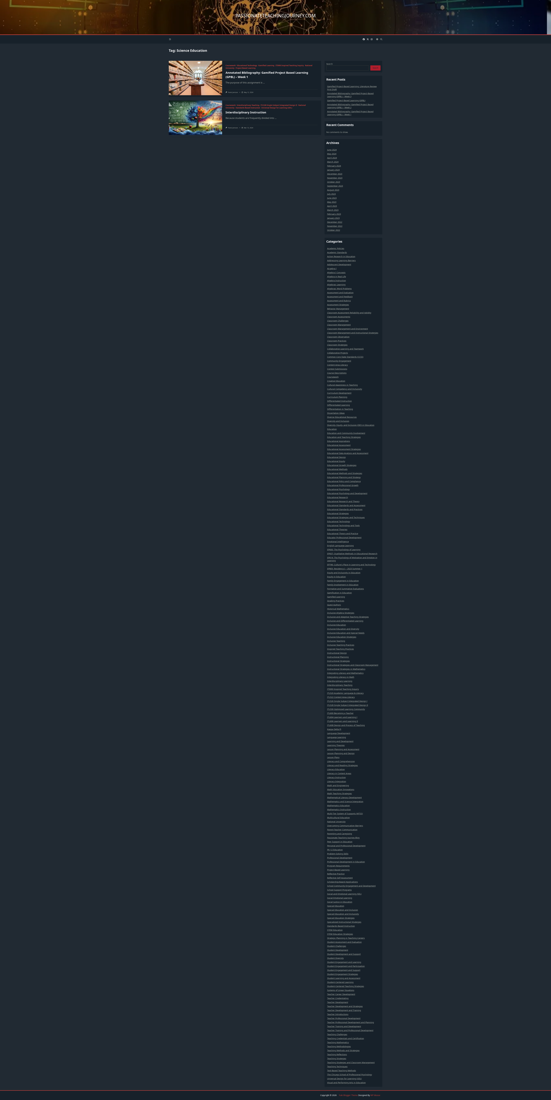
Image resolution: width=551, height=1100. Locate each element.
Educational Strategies (338, 513)
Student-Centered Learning (340, 982)
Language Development (338, 733)
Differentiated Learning (338, 405)
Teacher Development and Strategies (345, 1006)
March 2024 (332, 161)
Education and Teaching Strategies (344, 437)
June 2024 (332, 149)
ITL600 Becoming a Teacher (340, 713)
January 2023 (333, 218)
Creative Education (336, 381)
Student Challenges (336, 946)
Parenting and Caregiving (339, 833)
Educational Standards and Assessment (346, 505)
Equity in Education (336, 576)
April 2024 (332, 157)
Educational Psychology (338, 489)
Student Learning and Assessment (343, 978)
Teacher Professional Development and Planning (350, 1022)
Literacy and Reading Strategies (342, 765)
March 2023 (332, 210)
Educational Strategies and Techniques (346, 517)
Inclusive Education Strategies (341, 637)
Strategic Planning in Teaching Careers (346, 938)
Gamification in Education (339, 592)
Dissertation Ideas (336, 413)
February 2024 (334, 165)
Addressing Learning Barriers (341, 260)
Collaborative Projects (337, 352)
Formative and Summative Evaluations (345, 588)
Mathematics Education (338, 805)
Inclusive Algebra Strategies (340, 612)
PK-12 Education (335, 849)
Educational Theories (337, 529)
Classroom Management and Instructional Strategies (352, 332)
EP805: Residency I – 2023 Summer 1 (344, 568)
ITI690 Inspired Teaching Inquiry (290, 65)
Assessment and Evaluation (340, 292)
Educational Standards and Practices (344, 509)
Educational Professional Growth (342, 485)
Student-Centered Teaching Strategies (345, 986)
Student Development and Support (344, 954)
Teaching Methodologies (339, 1046)
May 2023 (331, 202)
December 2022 (334, 222)
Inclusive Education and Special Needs (345, 633)
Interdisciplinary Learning (339, 681)
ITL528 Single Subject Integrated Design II (279, 105)
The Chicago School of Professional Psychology (349, 1074)
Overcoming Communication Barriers (345, 825)
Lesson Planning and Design (341, 753)
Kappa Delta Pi (334, 729)
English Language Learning (340, 545)
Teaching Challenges (337, 1034)
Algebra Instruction (336, 280)
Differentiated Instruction (339, 401)
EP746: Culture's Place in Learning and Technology (351, 564)
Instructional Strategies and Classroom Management (352, 665)
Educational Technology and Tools (343, 525)
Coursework (231, 65)
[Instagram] (371, 39)
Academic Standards (337, 252)
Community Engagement (339, 360)
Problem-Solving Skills (337, 853)
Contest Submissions (337, 369)
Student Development (337, 950)
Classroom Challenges (338, 320)
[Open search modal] (381, 39)
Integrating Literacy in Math (340, 677)
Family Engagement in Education (343, 580)
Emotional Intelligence (338, 541)
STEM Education (335, 930)
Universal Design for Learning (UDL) (276, 108)
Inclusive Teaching (336, 641)
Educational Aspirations (338, 441)
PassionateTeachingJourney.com (275, 15)
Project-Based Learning (246, 68)
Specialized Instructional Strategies (344, 922)
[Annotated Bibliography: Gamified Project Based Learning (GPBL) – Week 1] (195, 78)
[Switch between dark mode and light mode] (377, 39)
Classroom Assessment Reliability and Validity (349, 312)
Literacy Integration (336, 781)
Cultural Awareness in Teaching (342, 385)
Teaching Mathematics (338, 1042)
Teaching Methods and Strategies (343, 1050)
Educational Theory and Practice (342, 533)
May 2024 (331, 153)
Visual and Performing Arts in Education (346, 1082)
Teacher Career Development (341, 994)
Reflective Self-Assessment (340, 877)
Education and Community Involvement (346, 433)
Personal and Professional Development (346, 845)
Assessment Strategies (338, 304)
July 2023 (331, 194)
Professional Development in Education (346, 861)
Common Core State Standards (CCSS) (345, 356)
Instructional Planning (338, 657)
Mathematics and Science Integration (345, 801)
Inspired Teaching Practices (340, 649)
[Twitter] (368, 39)
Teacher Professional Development (343, 1018)
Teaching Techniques (337, 1066)
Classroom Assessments (338, 316)
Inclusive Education (336, 624)
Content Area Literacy (337, 365)
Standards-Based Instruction (248, 108)
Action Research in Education (341, 256)
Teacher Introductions (337, 1014)
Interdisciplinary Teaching (248, 105)
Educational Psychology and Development (347, 493)
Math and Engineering (338, 785)
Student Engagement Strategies (342, 974)
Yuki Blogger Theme (348, 1095)
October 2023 (333, 182)
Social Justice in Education (339, 902)
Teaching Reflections (337, 1054)
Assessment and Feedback (340, 296)
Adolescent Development (339, 264)
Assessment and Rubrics (339, 300)
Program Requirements (338, 865)
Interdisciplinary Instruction (246, 112)
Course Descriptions (337, 373)
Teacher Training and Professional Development (350, 1030)
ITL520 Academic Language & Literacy (345, 693)
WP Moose (375, 1095)
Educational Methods (337, 469)
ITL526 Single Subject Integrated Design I (347, 701)
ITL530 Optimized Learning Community (346, 709)
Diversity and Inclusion (338, 421)
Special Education (335, 906)
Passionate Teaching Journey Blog (343, 837)
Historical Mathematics (338, 608)
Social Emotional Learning (339, 898)
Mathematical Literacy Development (344, 797)
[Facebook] (364, 39)
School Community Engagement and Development (351, 885)
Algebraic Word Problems (339, 288)
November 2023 (334, 178)
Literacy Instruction (336, 777)
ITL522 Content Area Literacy (341, 697)
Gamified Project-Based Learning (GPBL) (346, 100)
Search (329, 64)
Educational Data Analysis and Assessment (347, 453)
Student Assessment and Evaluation (344, 942)
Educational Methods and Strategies (344, 473)
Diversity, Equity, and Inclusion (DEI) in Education (350, 425)
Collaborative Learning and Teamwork (345, 348)
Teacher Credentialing (338, 998)
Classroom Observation (338, 336)
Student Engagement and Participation (346, 966)
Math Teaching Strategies (339, 793)
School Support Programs (339, 889)
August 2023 (333, 190)
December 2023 (334, 174)
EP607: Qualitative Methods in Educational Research (352, 553)
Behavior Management (338, 308)
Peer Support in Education (339, 841)
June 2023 (332, 198)
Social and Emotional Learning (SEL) (344, 894)
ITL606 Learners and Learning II (342, 721)
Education (332, 429)
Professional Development (339, 857)
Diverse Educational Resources (342, 417)
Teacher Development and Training (344, 1010)
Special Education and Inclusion (342, 910)
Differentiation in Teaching (340, 409)
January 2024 (333, 169)
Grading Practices (335, 600)
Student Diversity (335, 958)
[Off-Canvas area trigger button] (170, 39)
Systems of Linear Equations (340, 990)
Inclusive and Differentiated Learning (345, 620)
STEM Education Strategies (340, 934)
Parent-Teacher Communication (342, 829)
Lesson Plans (333, 757)
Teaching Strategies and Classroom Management (351, 1062)
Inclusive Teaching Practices (340, 645)
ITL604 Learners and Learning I (342, 717)
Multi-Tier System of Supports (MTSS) (345, 813)
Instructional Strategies (338, 661)
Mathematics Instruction (339, 809)
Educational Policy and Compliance (344, 481)
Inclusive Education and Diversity (343, 629)
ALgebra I (331, 268)
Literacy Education (336, 769)
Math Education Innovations (340, 789)
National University (336, 821)
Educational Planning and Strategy (344, 477)
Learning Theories (336, 745)
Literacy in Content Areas (339, 773)
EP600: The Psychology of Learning (343, 549)
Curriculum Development (339, 393)
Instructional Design (337, 653)
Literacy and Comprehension (341, 761)
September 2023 (335, 186)
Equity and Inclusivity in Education (343, 572)
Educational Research (337, 497)
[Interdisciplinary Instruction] (195, 118)
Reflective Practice (336, 873)
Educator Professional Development (344, 537)
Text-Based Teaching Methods (341, 1070)
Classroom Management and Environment (347, 328)
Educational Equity (336, 461)
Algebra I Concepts (336, 272)
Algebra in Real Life (336, 276)
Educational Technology (247, 65)
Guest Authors (334, 604)
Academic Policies (335, 248)
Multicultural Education (338, 817)
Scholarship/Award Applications (342, 881)
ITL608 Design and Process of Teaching (346, 725)
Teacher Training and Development (344, 1026)
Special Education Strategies (341, 918)
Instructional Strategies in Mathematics (346, 669)
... (264, 82)
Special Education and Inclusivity (343, 914)
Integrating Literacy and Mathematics (345, 673)
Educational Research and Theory (343, 501)
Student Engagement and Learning (344, 962)
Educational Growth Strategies (341, 465)
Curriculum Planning (337, 397)
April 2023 (332, 206)
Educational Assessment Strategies (344, 449)
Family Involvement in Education (342, 584)
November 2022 (334, 226)
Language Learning (336, 737)
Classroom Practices (336, 340)
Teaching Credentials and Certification (345, 1038)
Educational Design (336, 457)
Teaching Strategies (336, 1058)
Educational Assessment (339, 445)
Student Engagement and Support (343, 970)
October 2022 (333, 230)
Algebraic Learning (336, 284)
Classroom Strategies (337, 344)
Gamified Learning (266, 65)
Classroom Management (339, 324)
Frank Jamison (233, 92)
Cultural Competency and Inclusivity (344, 389)
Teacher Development (337, 1002)
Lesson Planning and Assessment (343, 749)
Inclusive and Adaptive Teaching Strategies (348, 616)
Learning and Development (340, 741)
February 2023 (334, 214)
